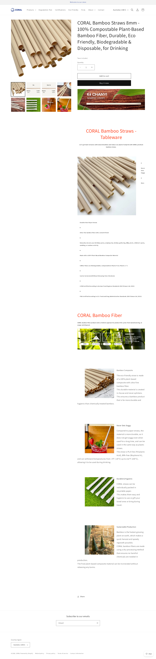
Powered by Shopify (26, 653)
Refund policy (39, 653)
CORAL (18, 653)
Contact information (76, 653)
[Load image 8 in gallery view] (64, 105)
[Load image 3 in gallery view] (49, 89)
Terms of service (63, 653)
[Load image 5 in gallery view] (18, 105)
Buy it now (104, 83)
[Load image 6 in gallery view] (33, 105)
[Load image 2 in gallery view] (33, 89)
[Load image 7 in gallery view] (49, 105)
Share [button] (82, 596)
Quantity (80, 62)
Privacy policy (50, 653)
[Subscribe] (97, 623)
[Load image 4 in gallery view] (64, 89)
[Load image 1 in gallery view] (18, 89)
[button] (31, 9)
